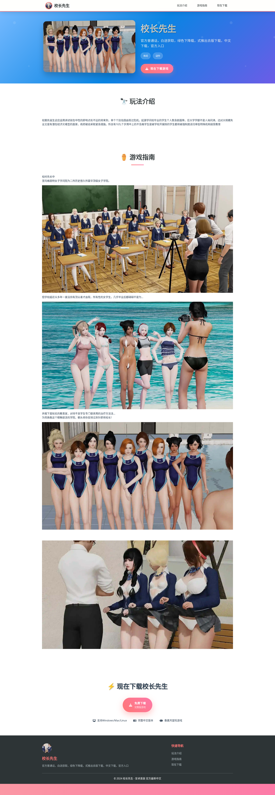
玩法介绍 (182, 5)
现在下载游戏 (159, 68)
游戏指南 (202, 5)
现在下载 (222, 5)
